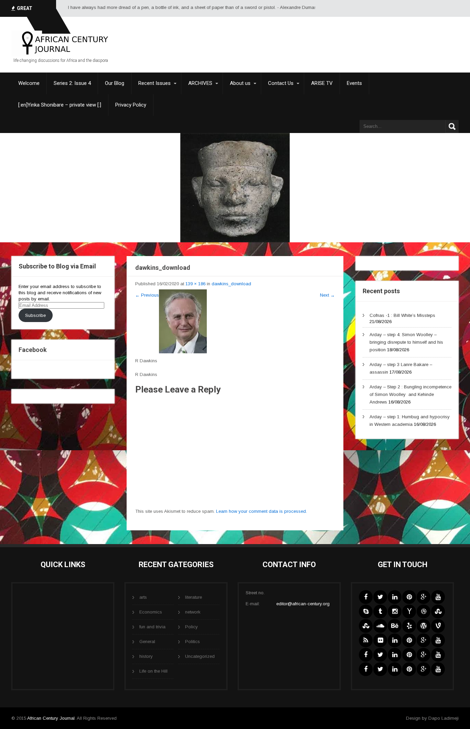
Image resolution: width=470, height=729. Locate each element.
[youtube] (438, 597)
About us (240, 83)
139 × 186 (195, 283)
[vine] (438, 626)
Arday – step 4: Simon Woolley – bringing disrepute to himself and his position (406, 342)
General (147, 641)
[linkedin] (395, 597)
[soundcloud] (380, 626)
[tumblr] (380, 611)
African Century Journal (51, 718)
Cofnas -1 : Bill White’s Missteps (402, 315)
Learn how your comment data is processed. (261, 511)
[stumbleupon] (438, 611)
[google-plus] (423, 597)
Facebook (33, 349)
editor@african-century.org (303, 603)
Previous (147, 295)
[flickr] (380, 640)
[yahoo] (409, 611)
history (146, 656)
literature (193, 597)
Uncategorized (200, 656)
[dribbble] (423, 611)
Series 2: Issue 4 (72, 83)
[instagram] (395, 611)
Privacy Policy (130, 105)
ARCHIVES (200, 83)
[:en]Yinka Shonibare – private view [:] (59, 105)
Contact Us (280, 83)
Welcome (29, 83)
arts (143, 597)
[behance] (395, 626)
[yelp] (409, 626)
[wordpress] (423, 626)
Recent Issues (154, 83)
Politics (192, 641)
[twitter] (380, 597)
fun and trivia (152, 626)
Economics (150, 612)
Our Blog (114, 83)
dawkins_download (231, 283)
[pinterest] (409, 597)
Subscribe (35, 315)
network (193, 612)
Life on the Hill (153, 671)
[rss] (366, 640)
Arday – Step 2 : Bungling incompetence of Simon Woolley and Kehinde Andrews (410, 394)
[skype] (366, 611)
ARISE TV (322, 83)
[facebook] (366, 597)
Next (327, 295)
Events (354, 83)
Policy (191, 626)
